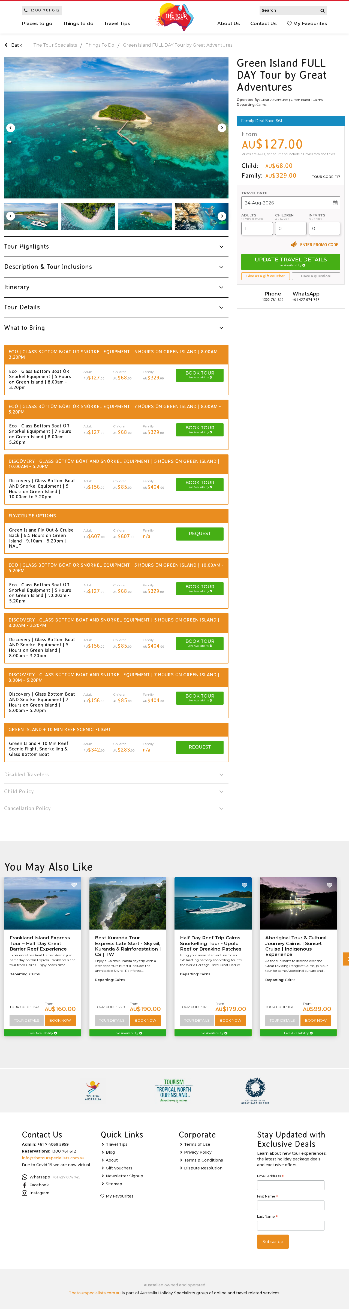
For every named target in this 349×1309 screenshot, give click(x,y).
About (112, 1160)
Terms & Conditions (203, 1160)
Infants (317, 215)
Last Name (267, 1217)
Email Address (270, 1177)
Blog (110, 1152)
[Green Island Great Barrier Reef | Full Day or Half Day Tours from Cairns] (31, 216)
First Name (267, 1197)
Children (284, 215)
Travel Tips (117, 1144)
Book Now (60, 1020)
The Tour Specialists (55, 45)
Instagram (39, 1192)
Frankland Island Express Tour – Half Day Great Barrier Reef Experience (40, 943)
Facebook (39, 1185)
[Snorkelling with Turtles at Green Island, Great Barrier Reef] (202, 216)
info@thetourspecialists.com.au (53, 1158)
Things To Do (100, 45)
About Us (228, 23)
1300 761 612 (45, 10)
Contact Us (263, 23)
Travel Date (254, 193)
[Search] (322, 10)
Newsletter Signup (124, 1176)
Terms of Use (197, 1144)
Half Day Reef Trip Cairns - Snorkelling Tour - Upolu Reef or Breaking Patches (212, 943)
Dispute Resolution (203, 1168)
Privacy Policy (198, 1152)
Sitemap (114, 1183)
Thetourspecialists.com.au (95, 1292)
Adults (248, 215)
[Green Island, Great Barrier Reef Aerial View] (116, 128)
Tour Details (26, 1020)
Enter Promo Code (319, 244)
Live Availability (41, 1033)
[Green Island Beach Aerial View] (88, 216)
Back (16, 45)
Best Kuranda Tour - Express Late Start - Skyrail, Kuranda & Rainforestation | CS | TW (128, 946)
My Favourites (309, 23)
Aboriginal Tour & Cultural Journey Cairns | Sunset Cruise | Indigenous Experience (296, 946)
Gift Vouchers (119, 1168)
